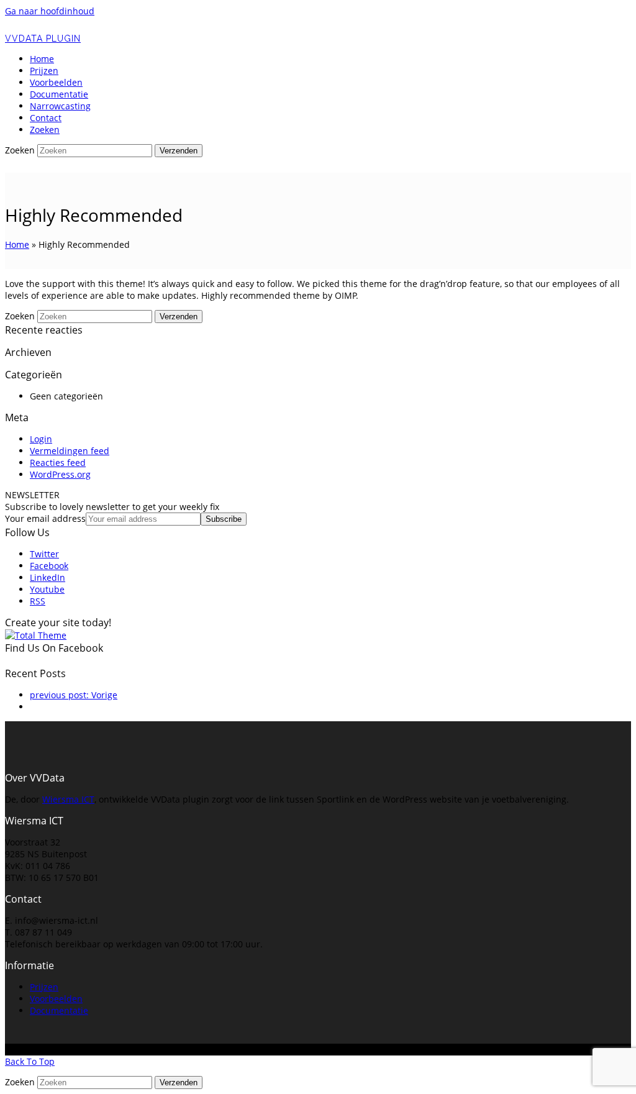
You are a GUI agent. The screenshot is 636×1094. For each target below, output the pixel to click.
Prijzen (44, 987)
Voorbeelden (56, 999)
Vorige (73, 695)
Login (41, 439)
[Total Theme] (35, 635)
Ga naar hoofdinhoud (49, 11)
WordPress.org (60, 474)
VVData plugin (43, 38)
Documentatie (59, 1010)
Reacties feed (58, 462)
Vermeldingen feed (69, 451)
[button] (45, 129)
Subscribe (224, 519)
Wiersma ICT (68, 799)
